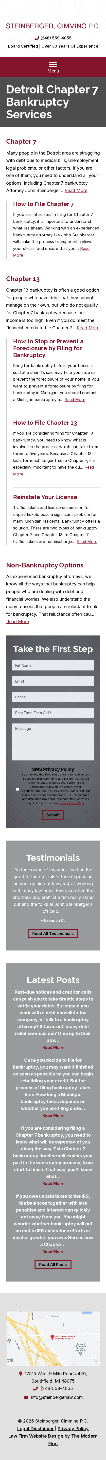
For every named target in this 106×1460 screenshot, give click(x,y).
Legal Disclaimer (35, 1428)
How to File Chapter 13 (45, 422)
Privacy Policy (73, 1428)
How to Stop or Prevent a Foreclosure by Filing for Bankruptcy (48, 348)
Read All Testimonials (53, 933)
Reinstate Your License (45, 497)
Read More (76, 190)
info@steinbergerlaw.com (57, 1397)
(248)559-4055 (56, 1388)
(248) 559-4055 (55, 37)
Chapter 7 (21, 141)
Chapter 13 (23, 278)
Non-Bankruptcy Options (45, 565)
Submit (53, 814)
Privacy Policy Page (72, 803)
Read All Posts (53, 1264)
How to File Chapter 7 (43, 204)
